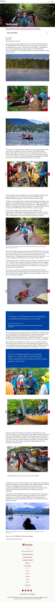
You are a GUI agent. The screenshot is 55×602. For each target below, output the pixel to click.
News (27, 571)
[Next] (48, 98)
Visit (27, 579)
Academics (12, 28)
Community (27, 566)
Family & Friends (27, 560)
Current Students (27, 554)
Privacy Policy (23, 594)
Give (27, 582)
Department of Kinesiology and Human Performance (19, 29)
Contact (27, 576)
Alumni (27, 563)
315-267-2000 (38, 599)
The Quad (27, 585)
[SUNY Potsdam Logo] (3, 1)
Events (27, 574)
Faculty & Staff (27, 557)
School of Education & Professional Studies (27, 28)
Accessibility (32, 594)
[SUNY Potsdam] (27, 545)
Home (7, 28)
